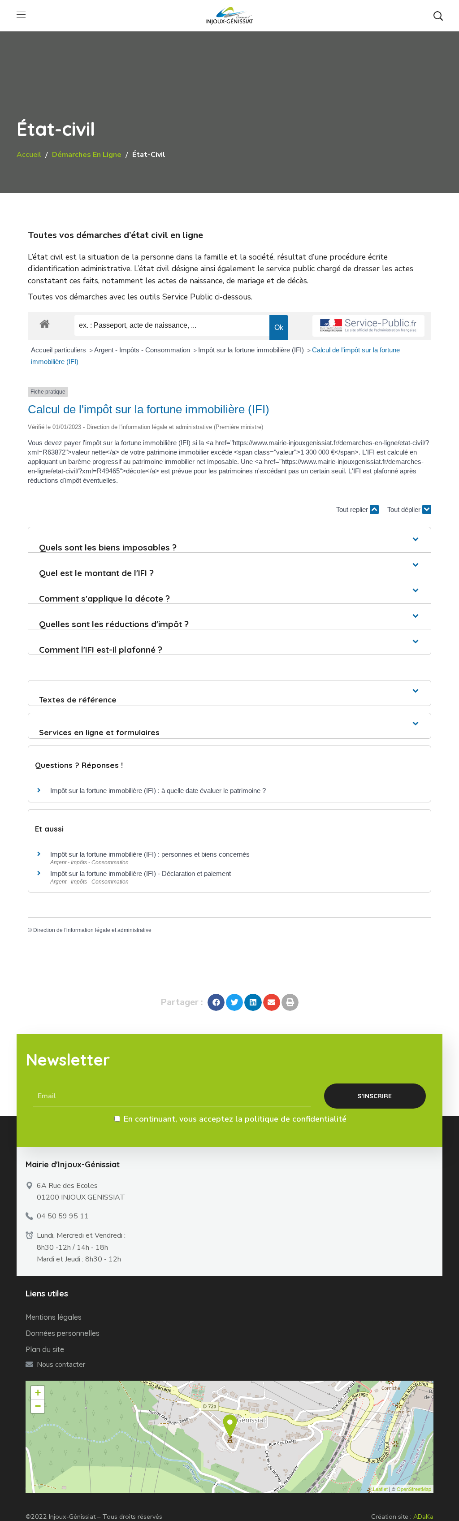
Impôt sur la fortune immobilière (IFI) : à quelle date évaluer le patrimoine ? (158, 790)
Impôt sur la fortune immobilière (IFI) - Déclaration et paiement (140, 873)
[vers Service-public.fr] (368, 326)
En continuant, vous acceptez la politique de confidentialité (235, 1119)
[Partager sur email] (271, 1002)
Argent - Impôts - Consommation (143, 350)
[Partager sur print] (290, 1002)
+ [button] (38, 1392)
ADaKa (423, 1516)
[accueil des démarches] (45, 323)
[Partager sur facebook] (216, 1002)
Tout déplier (404, 509)
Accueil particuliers (59, 350)
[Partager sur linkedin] (252, 1002)
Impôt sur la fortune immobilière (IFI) (252, 350)
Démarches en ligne (86, 155)
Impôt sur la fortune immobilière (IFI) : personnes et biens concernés (150, 854)
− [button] (38, 1406)
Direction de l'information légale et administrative (92, 930)
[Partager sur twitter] (234, 1002)
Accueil (29, 155)
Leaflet (380, 1488)
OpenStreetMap (414, 1488)
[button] (437, 15)
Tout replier (353, 509)
